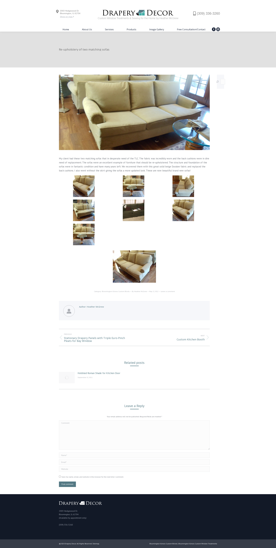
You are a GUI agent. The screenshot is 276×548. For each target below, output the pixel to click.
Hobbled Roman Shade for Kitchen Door (99, 373)
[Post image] (67, 377)
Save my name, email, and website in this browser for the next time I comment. (93, 477)
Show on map (66, 17)
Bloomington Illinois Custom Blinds (116, 291)
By (139, 291)
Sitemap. (96, 544)
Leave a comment (168, 291)
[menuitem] (65, 29)
